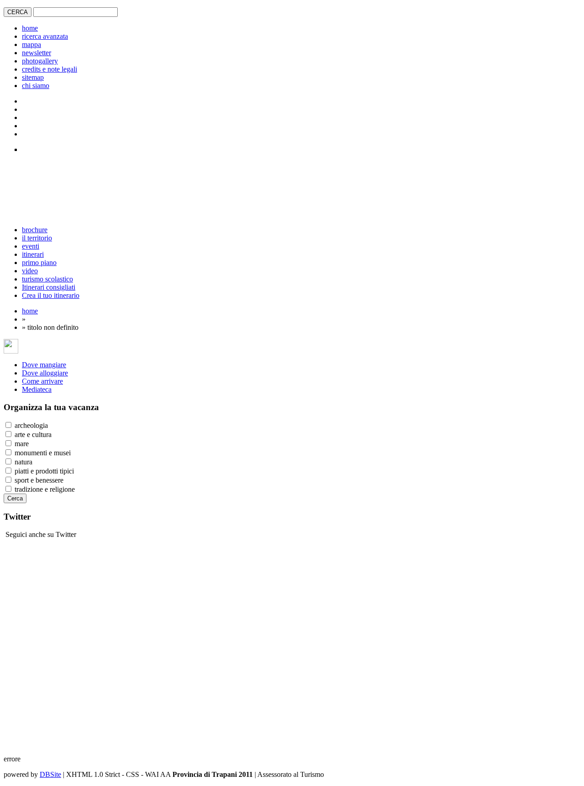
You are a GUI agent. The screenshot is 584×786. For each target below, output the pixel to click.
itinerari (33, 254)
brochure (34, 230)
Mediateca (37, 389)
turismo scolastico (47, 279)
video (30, 271)
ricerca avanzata (45, 36)
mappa (31, 44)
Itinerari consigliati (48, 287)
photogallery (40, 61)
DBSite (50, 774)
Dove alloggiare (45, 373)
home (30, 28)
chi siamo (35, 85)
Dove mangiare (44, 365)
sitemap (33, 77)
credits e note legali (49, 69)
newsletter (36, 53)
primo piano (39, 262)
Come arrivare (42, 381)
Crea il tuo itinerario (50, 295)
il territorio (37, 238)
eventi (30, 246)
